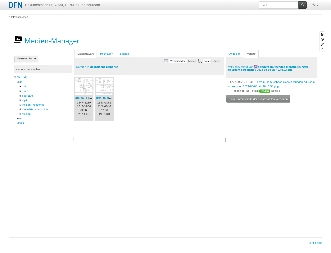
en (20, 118)
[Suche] (302, 5)
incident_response (33, 104)
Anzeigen (235, 53)
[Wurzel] (22, 77)
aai (24, 86)
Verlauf (251, 53)
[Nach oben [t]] (322, 49)
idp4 (24, 100)
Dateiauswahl (85, 53)
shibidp (26, 113)
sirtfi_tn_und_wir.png (110, 97)
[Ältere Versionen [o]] (322, 39)
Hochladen (106, 53)
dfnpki (25, 91)
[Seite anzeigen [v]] (322, 34)
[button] (315, 5)
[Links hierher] (322, 44)
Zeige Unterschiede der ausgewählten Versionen (258, 98)
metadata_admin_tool (35, 109)
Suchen (124, 53)
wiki (21, 122)
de (20, 81)
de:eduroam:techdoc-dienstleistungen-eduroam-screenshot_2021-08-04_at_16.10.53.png (268, 68)
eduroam (27, 95)
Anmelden (316, 243)
